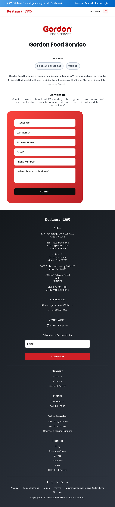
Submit (45, 191)
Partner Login (101, 3)
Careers (79, 3)
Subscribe (57, 356)
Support (89, 3)
